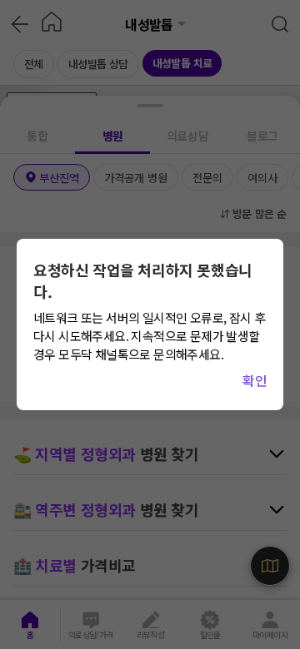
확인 (254, 380)
